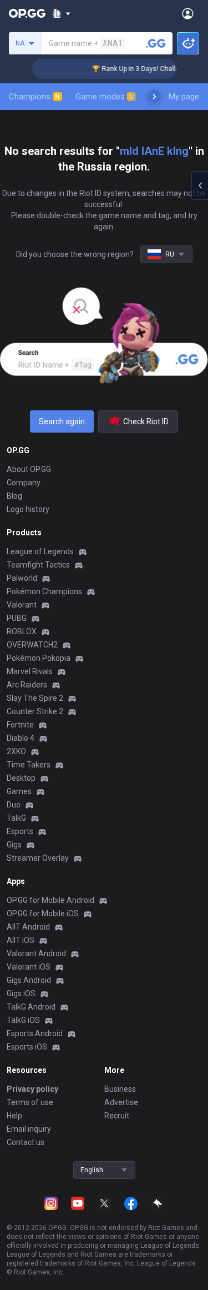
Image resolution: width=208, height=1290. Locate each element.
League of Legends (40, 551)
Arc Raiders (27, 684)
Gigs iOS (21, 993)
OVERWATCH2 (32, 644)
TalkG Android (31, 1006)
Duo (14, 804)
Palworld (22, 578)
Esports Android (35, 1033)
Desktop (21, 778)
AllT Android (28, 926)
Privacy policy (32, 1089)
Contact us (25, 1142)
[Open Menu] (187, 13)
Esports (20, 831)
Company (23, 482)
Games (19, 791)
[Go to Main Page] (27, 13)
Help (14, 1115)
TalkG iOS (23, 1020)
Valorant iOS (28, 966)
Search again (62, 421)
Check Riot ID (146, 421)
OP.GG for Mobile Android (50, 900)
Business (120, 1089)
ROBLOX (22, 631)
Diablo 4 (20, 738)
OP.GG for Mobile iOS (43, 913)
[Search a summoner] (156, 43)
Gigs (14, 844)
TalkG (16, 818)
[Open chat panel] (199, 185)
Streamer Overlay (38, 858)
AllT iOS (20, 940)
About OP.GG (29, 469)
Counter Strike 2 (35, 711)
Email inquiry (29, 1129)
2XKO (16, 751)
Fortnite (20, 724)
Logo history (28, 509)
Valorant (22, 604)
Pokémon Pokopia (38, 658)
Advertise (121, 1102)
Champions (34, 97)
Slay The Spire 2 (35, 698)
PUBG (17, 618)
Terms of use (30, 1102)
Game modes (104, 97)
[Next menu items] (154, 96)
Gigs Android (29, 980)
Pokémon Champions (44, 591)
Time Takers (28, 764)
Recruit (116, 1115)
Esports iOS (27, 1046)
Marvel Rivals (30, 671)
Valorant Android (36, 953)
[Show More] (61, 13)
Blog (14, 495)
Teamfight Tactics (38, 564)
